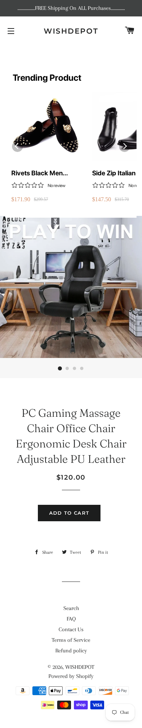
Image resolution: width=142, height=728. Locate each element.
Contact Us (71, 629)
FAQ (71, 618)
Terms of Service (71, 640)
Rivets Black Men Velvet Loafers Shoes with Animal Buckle (42, 173)
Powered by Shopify (71, 676)
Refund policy (71, 650)
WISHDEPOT (71, 31)
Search (71, 608)
